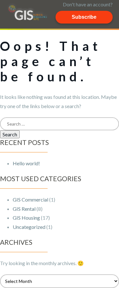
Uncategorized (29, 227)
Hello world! (26, 163)
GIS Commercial (30, 199)
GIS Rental (24, 209)
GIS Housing (26, 218)
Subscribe (84, 17)
